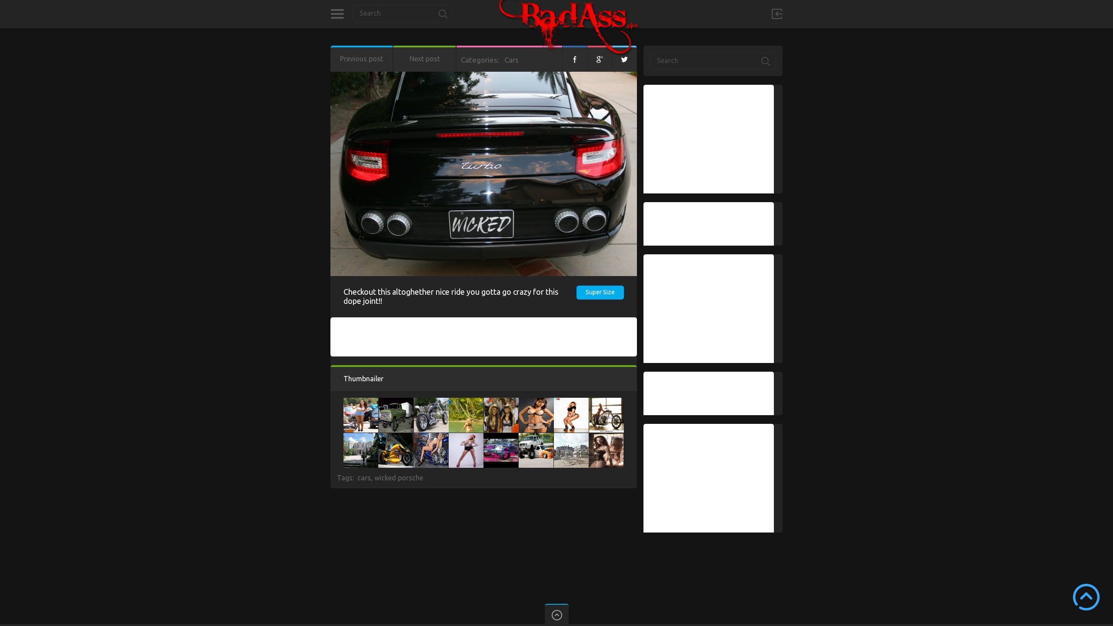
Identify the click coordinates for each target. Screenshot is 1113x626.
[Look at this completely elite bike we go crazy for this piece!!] (431, 402)
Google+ (599, 59)
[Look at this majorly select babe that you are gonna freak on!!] (571, 402)
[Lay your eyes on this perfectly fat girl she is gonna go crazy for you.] (466, 437)
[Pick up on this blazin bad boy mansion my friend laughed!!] (571, 437)
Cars (511, 60)
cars (364, 478)
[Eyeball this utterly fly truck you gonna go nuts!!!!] (396, 402)
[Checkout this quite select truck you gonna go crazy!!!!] (500, 437)
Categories (337, 14)
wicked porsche (398, 478)
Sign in (777, 14)
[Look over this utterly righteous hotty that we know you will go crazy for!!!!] (536, 402)
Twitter (624, 59)
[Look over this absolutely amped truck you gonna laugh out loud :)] (536, 437)
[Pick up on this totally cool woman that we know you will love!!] (501, 402)
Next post (425, 59)
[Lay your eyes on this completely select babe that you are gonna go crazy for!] (430, 437)
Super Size (600, 292)
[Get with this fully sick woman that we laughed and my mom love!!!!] (466, 402)
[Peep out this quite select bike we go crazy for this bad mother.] (395, 437)
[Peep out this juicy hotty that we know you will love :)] (606, 437)
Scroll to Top (1086, 597)
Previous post (361, 59)
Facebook (575, 59)
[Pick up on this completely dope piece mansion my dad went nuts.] (360, 437)
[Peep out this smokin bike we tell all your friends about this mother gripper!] (606, 402)
